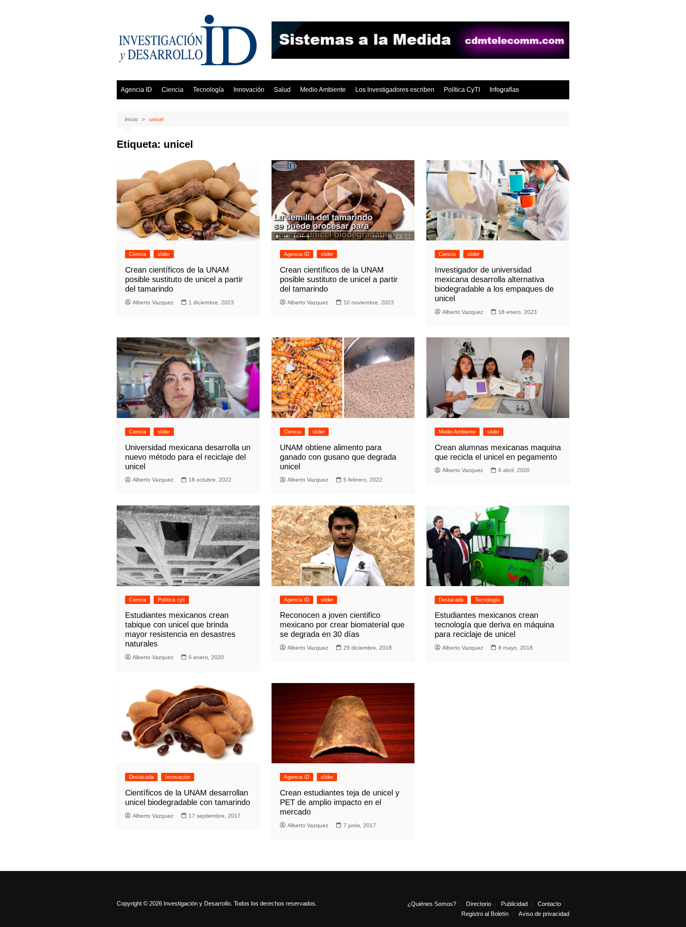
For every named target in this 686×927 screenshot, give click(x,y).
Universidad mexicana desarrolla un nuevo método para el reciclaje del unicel (188, 457)
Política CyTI (462, 89)
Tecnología (208, 89)
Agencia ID (136, 89)
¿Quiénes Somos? (431, 904)
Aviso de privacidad (543, 914)
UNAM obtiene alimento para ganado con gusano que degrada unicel (338, 457)
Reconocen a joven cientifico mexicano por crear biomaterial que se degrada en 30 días (342, 625)
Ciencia (172, 89)
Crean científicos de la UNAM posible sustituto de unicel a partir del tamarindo (184, 279)
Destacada (451, 600)
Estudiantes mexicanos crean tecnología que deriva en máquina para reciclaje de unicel (494, 625)
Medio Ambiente (323, 89)
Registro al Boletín (485, 914)
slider (164, 254)
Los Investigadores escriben (394, 89)
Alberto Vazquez (153, 302)
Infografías (504, 89)
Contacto (549, 904)
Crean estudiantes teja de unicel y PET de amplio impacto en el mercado (339, 802)
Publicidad (514, 904)
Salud (282, 89)
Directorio (478, 904)
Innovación (248, 89)
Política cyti (171, 600)
